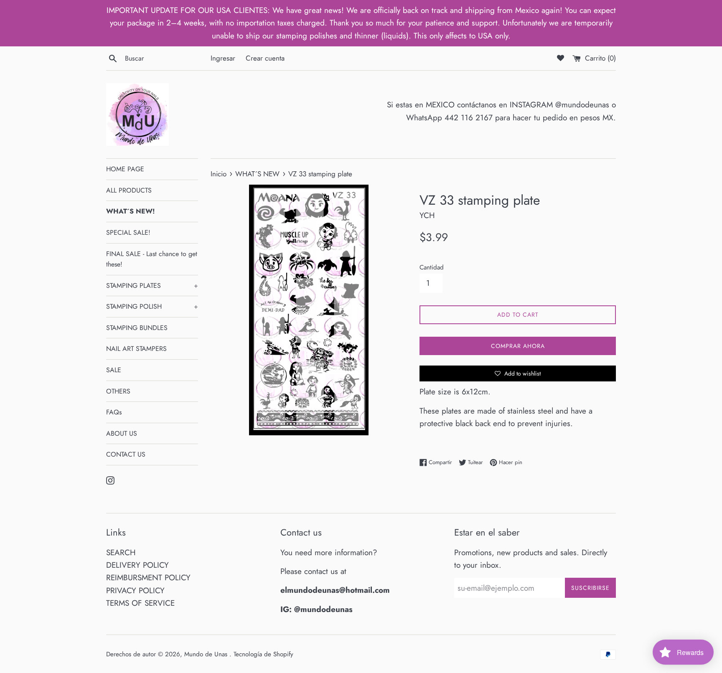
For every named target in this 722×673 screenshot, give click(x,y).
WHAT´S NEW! (130, 211)
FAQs (114, 412)
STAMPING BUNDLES (137, 328)
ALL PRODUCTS (129, 190)
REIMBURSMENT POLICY (148, 577)
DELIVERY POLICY (137, 565)
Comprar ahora (518, 346)
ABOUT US (121, 433)
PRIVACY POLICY (135, 590)
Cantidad (431, 267)
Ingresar (223, 58)
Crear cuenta (265, 58)
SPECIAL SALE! (128, 232)
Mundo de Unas (206, 654)
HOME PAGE (125, 169)
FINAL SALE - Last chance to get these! (151, 259)
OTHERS (118, 391)
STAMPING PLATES (152, 285)
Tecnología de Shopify (263, 654)
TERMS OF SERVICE (140, 603)
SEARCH (121, 552)
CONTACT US (125, 454)
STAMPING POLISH (152, 306)
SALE (113, 370)
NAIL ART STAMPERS (136, 348)
